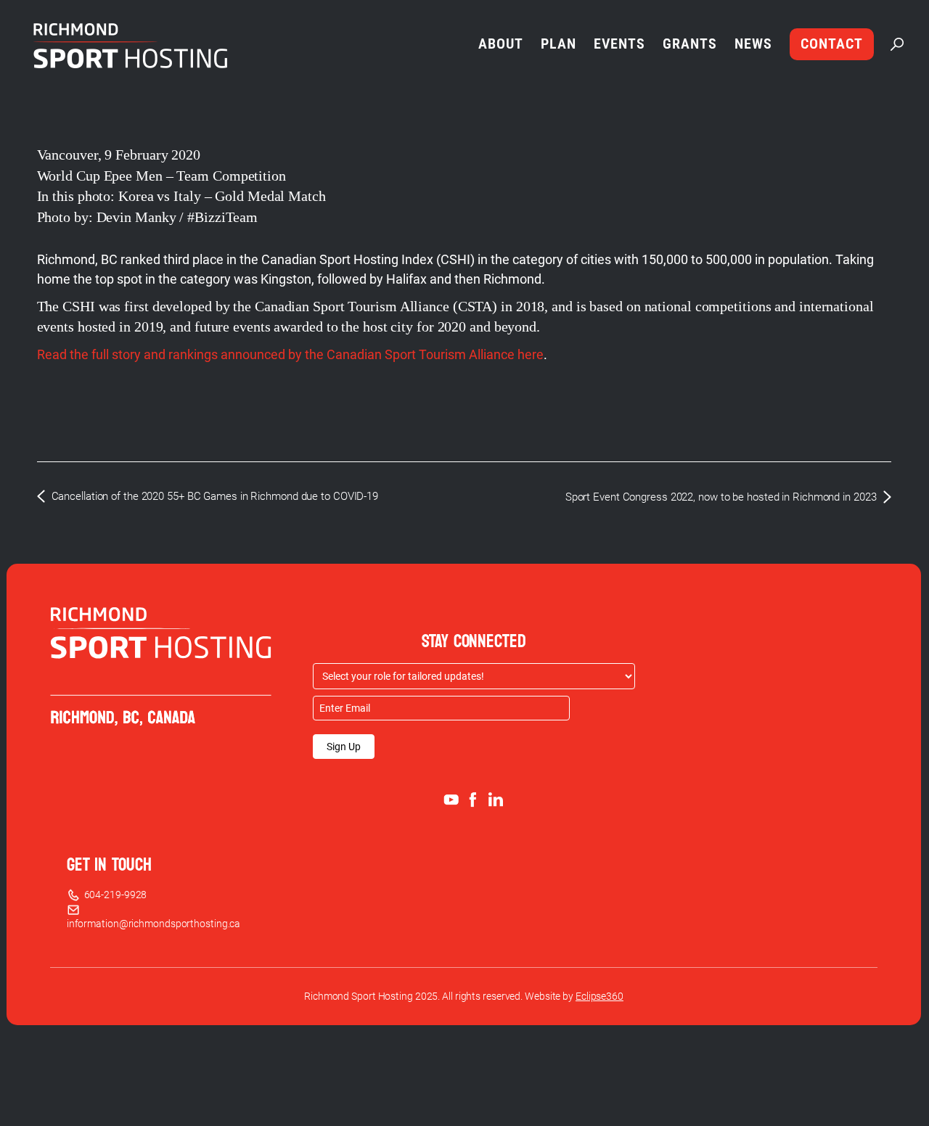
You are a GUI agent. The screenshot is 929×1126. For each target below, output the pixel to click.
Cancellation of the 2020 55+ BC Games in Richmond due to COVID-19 (215, 496)
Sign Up (344, 746)
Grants (690, 43)
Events (619, 43)
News (753, 43)
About (500, 43)
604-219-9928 (113, 894)
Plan (558, 43)
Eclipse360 (599, 996)
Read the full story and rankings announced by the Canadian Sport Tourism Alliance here (290, 354)
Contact (832, 43)
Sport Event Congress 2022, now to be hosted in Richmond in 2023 (721, 497)
